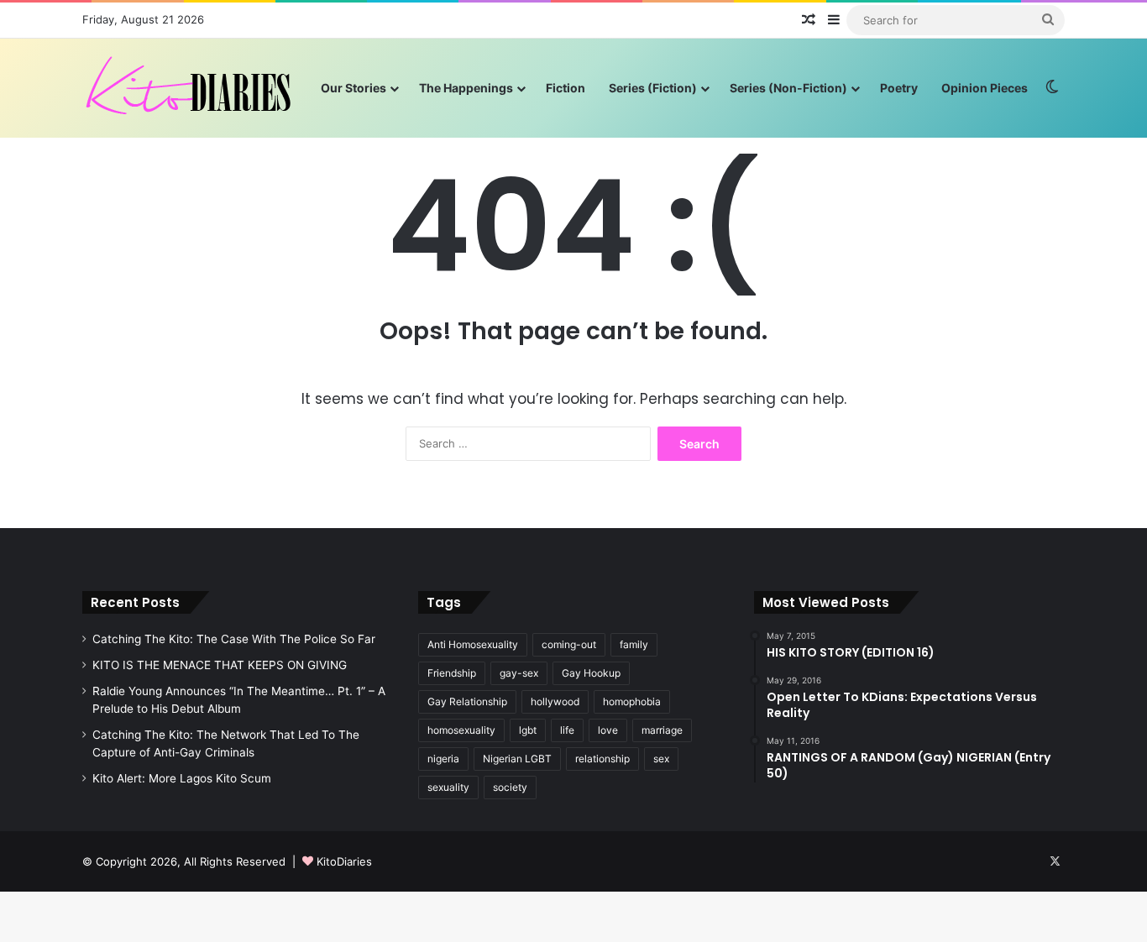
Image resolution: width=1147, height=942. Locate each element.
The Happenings (466, 88)
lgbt (528, 730)
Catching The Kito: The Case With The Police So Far (233, 639)
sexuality (448, 787)
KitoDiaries (344, 861)
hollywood (555, 701)
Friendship (451, 673)
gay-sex (519, 673)
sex (661, 758)
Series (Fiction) (653, 88)
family (634, 644)
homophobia (632, 701)
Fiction (565, 88)
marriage (662, 730)
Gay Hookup (591, 673)
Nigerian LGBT (517, 758)
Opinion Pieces (984, 88)
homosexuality (461, 730)
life (567, 730)
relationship (602, 758)
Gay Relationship (467, 701)
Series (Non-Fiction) (788, 88)
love (608, 730)
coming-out (569, 644)
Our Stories (353, 88)
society (510, 787)
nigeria (443, 758)
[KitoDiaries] (190, 88)
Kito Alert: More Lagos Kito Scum (181, 778)
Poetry (899, 88)
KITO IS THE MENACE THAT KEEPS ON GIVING (219, 665)
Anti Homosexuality (472, 644)
